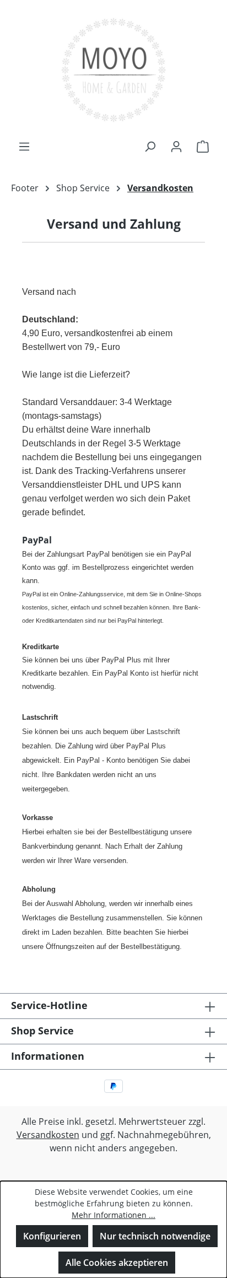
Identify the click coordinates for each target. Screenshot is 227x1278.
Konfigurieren (52, 1236)
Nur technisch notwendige (155, 1236)
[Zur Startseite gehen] (113, 69)
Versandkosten (48, 1135)
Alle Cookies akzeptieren (117, 1263)
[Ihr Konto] (176, 146)
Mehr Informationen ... (113, 1215)
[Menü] (24, 146)
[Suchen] (150, 146)
